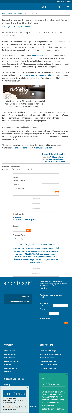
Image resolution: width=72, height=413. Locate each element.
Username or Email (19, 181)
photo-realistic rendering (47, 257)
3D (17, 245)
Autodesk (49, 248)
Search (29, 230)
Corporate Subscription (47, 358)
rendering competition (50, 161)
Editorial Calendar (10, 358)
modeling (52, 254)
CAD (16, 251)
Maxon (42, 254)
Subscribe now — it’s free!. (53, 409)
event (44, 251)
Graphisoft (53, 251)
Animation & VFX (37, 245)
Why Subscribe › (25, 296)
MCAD (46, 254)
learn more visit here (44, 148)
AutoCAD (42, 248)
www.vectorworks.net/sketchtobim (40, 75)
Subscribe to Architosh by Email (25, 220)
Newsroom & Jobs (10, 368)
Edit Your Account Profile (48, 368)
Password (16, 184)
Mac (23, 254)
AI (32, 245)
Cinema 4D (24, 251)
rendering (28, 260)
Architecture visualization (32, 248)
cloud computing (31, 251)
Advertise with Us (10, 354)
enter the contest (22, 148)
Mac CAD (35, 254)
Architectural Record (56, 159)
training (45, 260)
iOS (17, 254)
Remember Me (19, 188)
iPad (20, 254)
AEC (21, 244)
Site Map (7, 385)
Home (4, 14)
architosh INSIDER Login (48, 351)
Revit (35, 260)
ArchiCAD (51, 245)
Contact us (7, 372)
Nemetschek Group (29, 257)
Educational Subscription (48, 361)
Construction (39, 251)
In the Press (8, 365)
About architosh (9, 351)
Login (69, 1)
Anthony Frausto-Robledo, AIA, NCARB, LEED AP (18, 27)
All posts (18, 218)
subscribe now (10, 407)
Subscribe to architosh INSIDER (50, 354)
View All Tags (19, 239)
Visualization (35, 262)
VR (41, 262)
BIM (56, 248)
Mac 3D (28, 254)
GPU (47, 251)
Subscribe (60, 1)
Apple (45, 245)
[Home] (54, 7)
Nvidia (36, 256)
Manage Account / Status (48, 365)
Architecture (17, 14)
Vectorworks (37, 55)
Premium (19, 259)
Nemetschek (18, 256)
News (10, 14)
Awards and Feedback (11, 361)
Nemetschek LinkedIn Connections (53, 154)
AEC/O (27, 244)
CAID (19, 251)
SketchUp (40, 260)
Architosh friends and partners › (20, 301)
